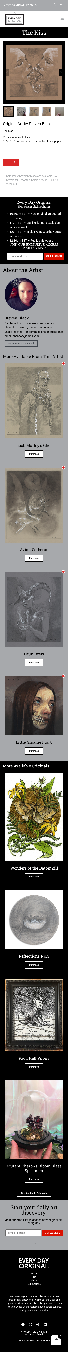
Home (34, 1273)
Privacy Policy (43, 1340)
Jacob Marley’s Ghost (34, 445)
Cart (61, 5)
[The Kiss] (34, 72)
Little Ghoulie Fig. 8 (34, 742)
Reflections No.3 (34, 956)
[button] (62, 18)
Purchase (34, 454)
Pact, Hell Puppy (34, 1058)
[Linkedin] (45, 1324)
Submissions (34, 1284)
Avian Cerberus (34, 549)
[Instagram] (30, 1324)
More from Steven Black (21, 343)
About (34, 1280)
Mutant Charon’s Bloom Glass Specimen (34, 1168)
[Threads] (37, 1324)
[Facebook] (23, 1324)
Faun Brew (34, 654)
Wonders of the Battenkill (34, 868)
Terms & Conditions (27, 1340)
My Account (54, 5)
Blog (34, 1277)
